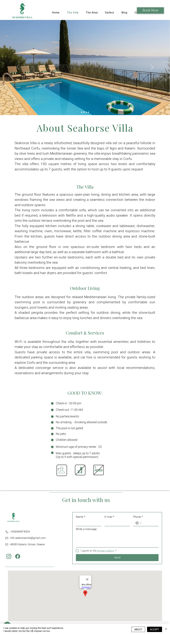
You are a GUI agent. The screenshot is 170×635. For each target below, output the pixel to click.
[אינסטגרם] (9, 556)
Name (80, 517)
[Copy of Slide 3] (88, 112)
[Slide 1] (81, 112)
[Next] (152, 67)
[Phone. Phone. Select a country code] (138, 523)
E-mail (109, 517)
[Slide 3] (86, 112)
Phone (138, 517)
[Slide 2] (84, 112)
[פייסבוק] (18, 556)
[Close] (166, 629)
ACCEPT (154, 629)
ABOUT (138, 629)
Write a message (86, 529)
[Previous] (18, 67)
